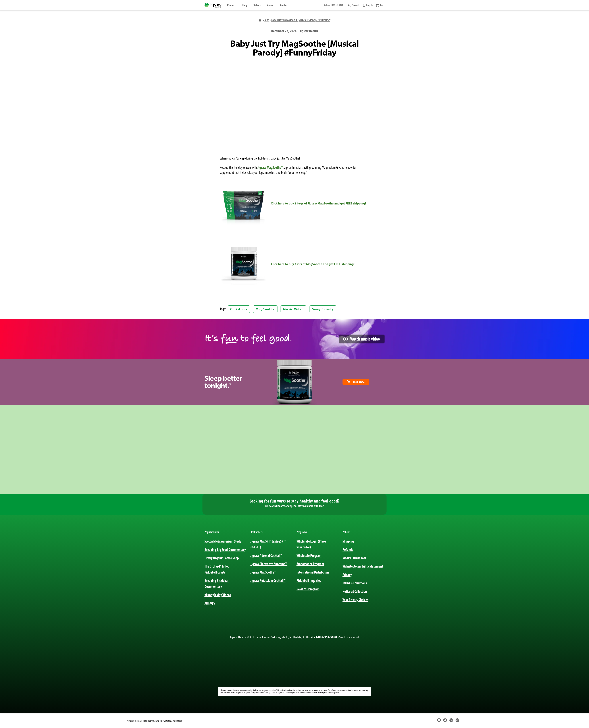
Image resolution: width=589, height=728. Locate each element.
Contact (284, 5)
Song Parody (323, 309)
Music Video (293, 309)
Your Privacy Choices (355, 599)
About (270, 5)
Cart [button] (382, 5)
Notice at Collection (355, 591)
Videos (257, 5)
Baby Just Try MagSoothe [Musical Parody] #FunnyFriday (300, 20)
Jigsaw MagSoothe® (270, 167)
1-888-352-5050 (327, 637)
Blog (244, 5)
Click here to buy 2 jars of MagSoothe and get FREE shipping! (312, 264)
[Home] (260, 20)
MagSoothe (265, 309)
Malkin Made (178, 720)
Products (232, 5)
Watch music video (365, 339)
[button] (354, 5)
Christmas (238, 309)
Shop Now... (358, 381)
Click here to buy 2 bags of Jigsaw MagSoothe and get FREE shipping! (318, 203)
